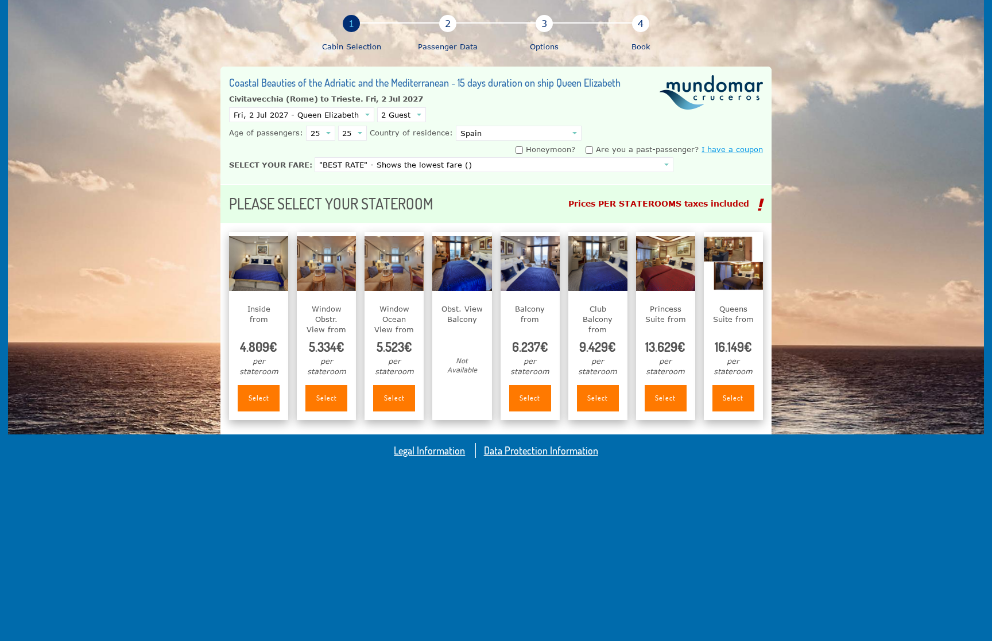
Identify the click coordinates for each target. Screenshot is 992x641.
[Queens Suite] (733, 263)
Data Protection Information (541, 450)
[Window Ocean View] (394, 263)
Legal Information (429, 450)
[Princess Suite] (665, 263)
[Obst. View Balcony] (461, 263)
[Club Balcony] (597, 263)
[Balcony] (530, 263)
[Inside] (258, 263)
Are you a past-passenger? (646, 149)
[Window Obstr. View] (326, 263)
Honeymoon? (550, 149)
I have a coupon (732, 149)
